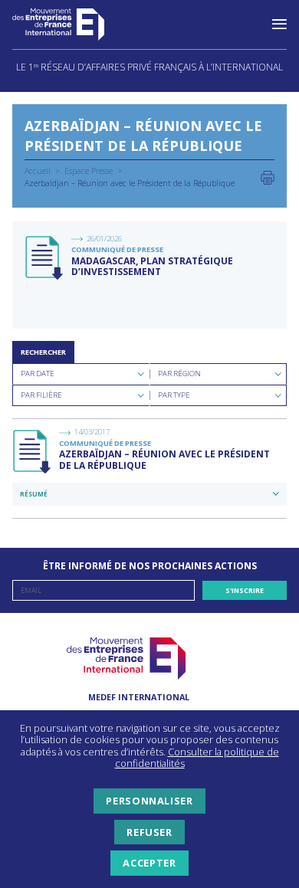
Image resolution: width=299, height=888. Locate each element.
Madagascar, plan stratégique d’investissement (152, 266)
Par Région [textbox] (179, 373)
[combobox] (81, 374)
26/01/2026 (104, 239)
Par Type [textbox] (174, 395)
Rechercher (43, 352)
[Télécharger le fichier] (45, 258)
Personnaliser (149, 801)
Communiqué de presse (117, 249)
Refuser (149, 832)
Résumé (34, 494)
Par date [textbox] (37, 373)
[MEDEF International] (73, 24)
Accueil (38, 170)
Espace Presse (88, 170)
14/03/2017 (92, 432)
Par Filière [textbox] (41, 395)
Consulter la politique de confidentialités (197, 758)
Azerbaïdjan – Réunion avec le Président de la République (164, 459)
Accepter (149, 863)
